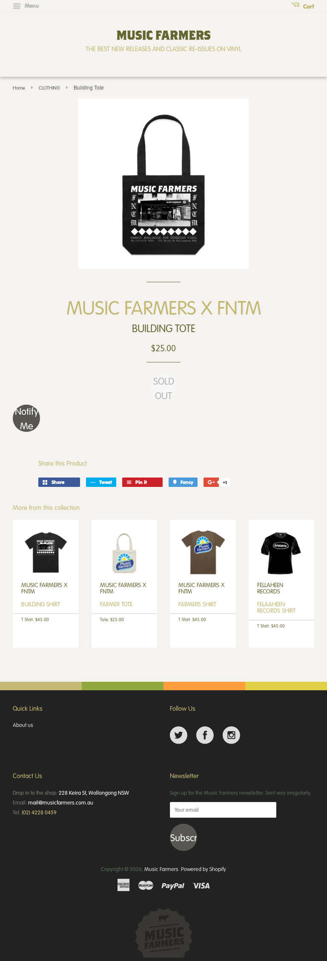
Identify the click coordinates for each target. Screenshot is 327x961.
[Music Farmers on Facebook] (205, 735)
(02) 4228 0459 (39, 812)
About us (23, 725)
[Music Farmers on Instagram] (231, 735)
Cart (307, 6)
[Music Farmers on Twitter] (178, 735)
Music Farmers (161, 869)
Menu (31, 5)
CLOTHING (49, 87)
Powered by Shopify (203, 869)
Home (19, 87)
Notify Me (26, 418)
